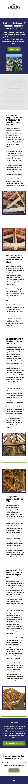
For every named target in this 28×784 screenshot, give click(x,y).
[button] (14, 14)
